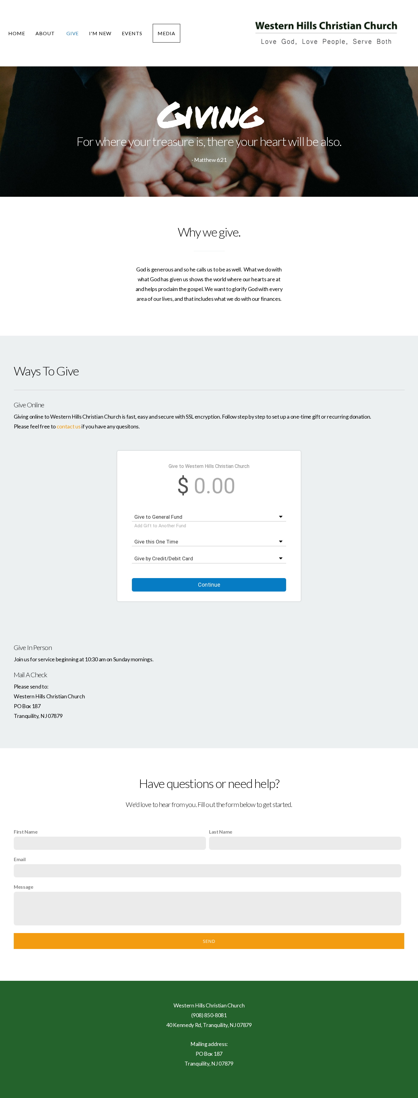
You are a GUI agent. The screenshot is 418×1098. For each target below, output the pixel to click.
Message (23, 887)
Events (132, 33)
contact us (69, 426)
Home (16, 33)
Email (19, 859)
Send (209, 941)
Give (72, 33)
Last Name (220, 832)
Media (166, 33)
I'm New (100, 33)
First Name (26, 832)
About (45, 33)
